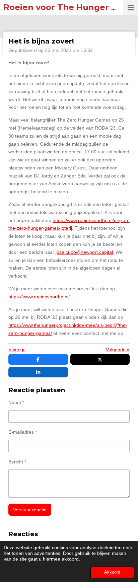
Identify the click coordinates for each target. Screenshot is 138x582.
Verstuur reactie (30, 509)
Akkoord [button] (112, 572)
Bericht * (17, 461)
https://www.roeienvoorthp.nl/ (39, 296)
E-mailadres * (22, 432)
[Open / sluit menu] (130, 7)
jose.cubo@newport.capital (84, 252)
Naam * (16, 402)
